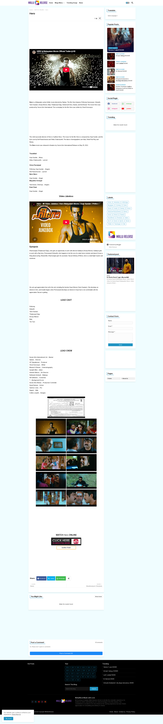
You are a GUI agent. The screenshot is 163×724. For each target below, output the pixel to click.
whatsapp (129, 103)
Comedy (118, 205)
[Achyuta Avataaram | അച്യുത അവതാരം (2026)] (111, 79)
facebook (114, 103)
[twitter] (35, 701)
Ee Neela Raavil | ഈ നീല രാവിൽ (118, 277)
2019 (72, 676)
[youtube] (39, 701)
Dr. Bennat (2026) (108, 679)
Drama (109, 208)
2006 (67, 670)
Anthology (125, 202)
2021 (83, 676)
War (124, 224)
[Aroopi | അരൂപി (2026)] (111, 56)
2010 (89, 670)
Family (116, 208)
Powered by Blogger (115, 244)
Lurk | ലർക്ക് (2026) (109, 675)
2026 (78, 680)
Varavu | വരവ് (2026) (110, 667)
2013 (72, 673)
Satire (126, 217)
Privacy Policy (130, 711)
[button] (128, 3)
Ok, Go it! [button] (8, 718)
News (81, 3)
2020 (77, 676)
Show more (98, 596)
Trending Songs (72, 3)
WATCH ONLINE (39, 10)
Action (109, 202)
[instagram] (42, 701)
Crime (125, 205)
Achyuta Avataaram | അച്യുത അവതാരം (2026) (118, 683)
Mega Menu (59, 3)
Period (116, 214)
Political (122, 214)
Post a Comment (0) (66, 653)
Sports (121, 221)
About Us (125, 378)
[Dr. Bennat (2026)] (111, 71)
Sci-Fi (109, 221)
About (116, 711)
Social (115, 221)
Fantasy (122, 208)
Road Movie (111, 217)
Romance (119, 217)
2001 (72, 667)
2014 (77, 673)
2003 (83, 667)
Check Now (15, 714)
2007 (72, 670)
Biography (110, 205)
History (125, 211)
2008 (78, 670)
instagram (114, 108)
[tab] (51, 3)
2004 (88, 667)
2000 (67, 667)
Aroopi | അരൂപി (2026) (110, 671)
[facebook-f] (32, 701)
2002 (78, 667)
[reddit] (45, 701)
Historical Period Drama (114, 211)
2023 (93, 676)
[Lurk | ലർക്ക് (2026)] (111, 64)
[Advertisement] (66, 36)
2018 (67, 676)
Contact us (122, 711)
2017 (93, 673)
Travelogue (117, 224)
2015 (82, 673)
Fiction (129, 208)
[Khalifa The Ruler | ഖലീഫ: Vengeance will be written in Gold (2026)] (111, 87)
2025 (72, 680)
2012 (67, 673)
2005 (94, 667)
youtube (128, 108)
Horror (109, 214)
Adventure (117, 202)
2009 (83, 670)
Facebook (42, 578)
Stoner (127, 221)
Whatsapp (62, 578)
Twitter (52, 578)
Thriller (110, 224)
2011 (94, 670)
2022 (88, 676)
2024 (67, 680)
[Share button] (68, 578)
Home (51, 3)
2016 (87, 673)
